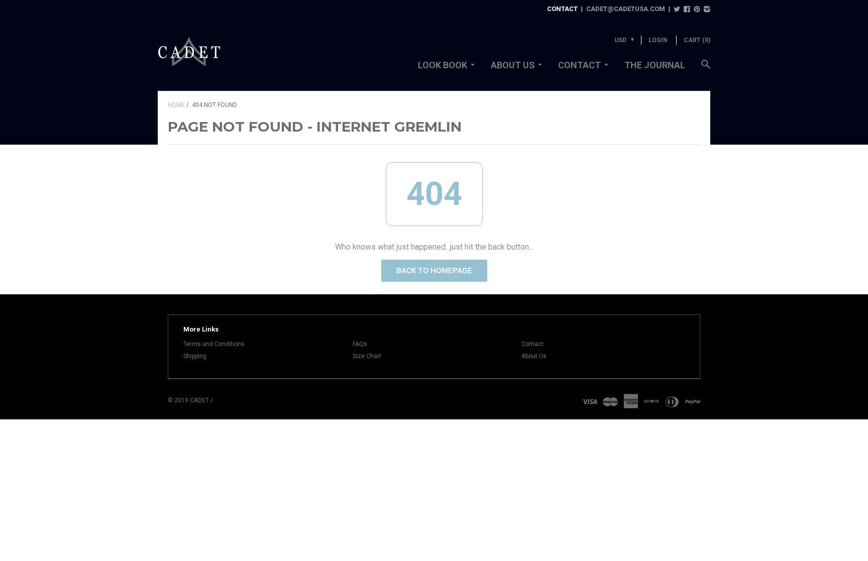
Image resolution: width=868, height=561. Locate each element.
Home (176, 104)
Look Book (442, 65)
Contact (579, 65)
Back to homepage (434, 270)
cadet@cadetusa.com (625, 9)
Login (658, 40)
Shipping (194, 356)
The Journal (654, 65)
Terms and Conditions (214, 344)
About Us (513, 65)
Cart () (697, 40)
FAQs (360, 344)
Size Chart (367, 356)
